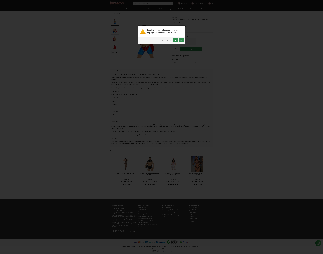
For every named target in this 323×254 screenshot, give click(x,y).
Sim (175, 40)
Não (181, 40)
